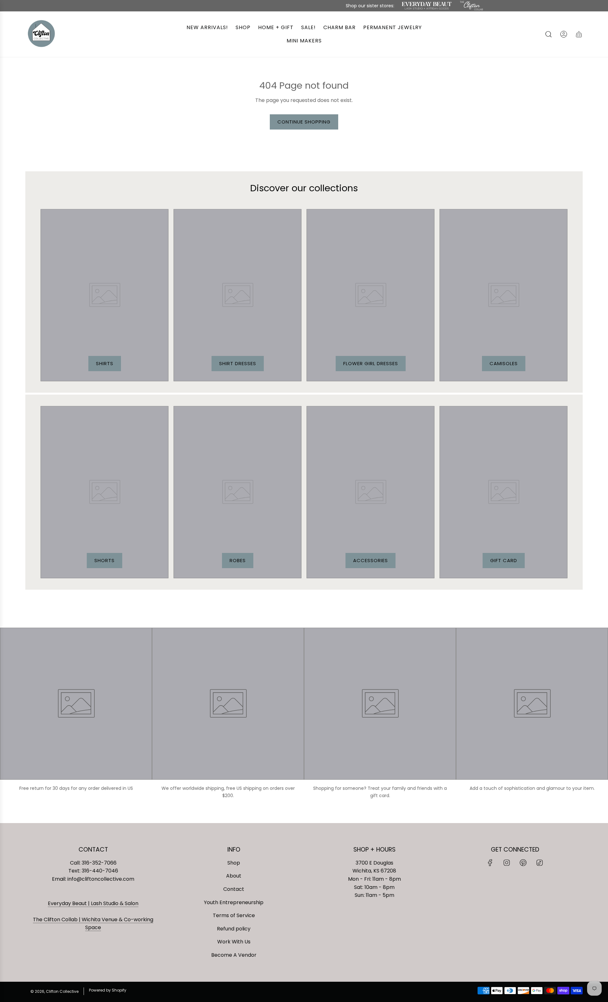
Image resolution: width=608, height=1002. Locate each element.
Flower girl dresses (370, 363)
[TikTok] (539, 862)
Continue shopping (304, 121)
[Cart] (578, 34)
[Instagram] (506, 862)
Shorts (104, 560)
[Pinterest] (523, 862)
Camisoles (504, 363)
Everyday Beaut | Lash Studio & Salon (93, 903)
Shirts (104, 363)
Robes (238, 560)
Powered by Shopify (107, 990)
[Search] (548, 34)
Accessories (370, 560)
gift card (503, 560)
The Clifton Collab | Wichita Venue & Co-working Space (93, 923)
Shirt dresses (237, 363)
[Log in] (563, 34)
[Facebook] (490, 862)
